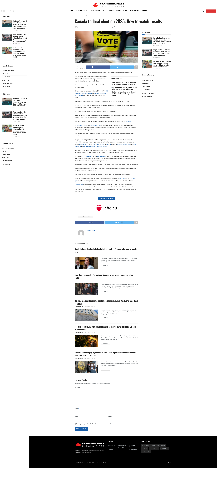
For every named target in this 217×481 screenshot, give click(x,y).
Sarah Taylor (84, 27)
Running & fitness (7, 83)
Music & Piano (6, 80)
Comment (78, 387)
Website (110, 416)
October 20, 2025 (88, 255)
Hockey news (6, 77)
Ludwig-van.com (154, 448)
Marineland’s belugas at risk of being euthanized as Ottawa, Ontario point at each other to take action (20, 24)
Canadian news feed (8, 70)
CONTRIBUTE (210, 11)
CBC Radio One (81, 125)
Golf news (5, 74)
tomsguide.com (146, 451)
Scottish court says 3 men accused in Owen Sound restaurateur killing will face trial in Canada (105, 328)
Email (77, 416)
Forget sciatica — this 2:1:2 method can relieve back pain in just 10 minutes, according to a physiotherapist (20, 38)
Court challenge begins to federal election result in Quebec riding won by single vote (124, 83)
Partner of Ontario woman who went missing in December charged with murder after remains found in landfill (19, 52)
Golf (104, 11)
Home (71, 11)
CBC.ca (90, 217)
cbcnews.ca (126, 144)
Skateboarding (6, 87)
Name (77, 409)
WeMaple (144, 11)
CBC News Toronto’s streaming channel (95, 146)
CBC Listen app (95, 125)
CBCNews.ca (88, 93)
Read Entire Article (106, 198)
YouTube (80, 95)
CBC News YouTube (98, 144)
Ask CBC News (83, 144)
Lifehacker (144, 448)
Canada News (82, 217)
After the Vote (79, 185)
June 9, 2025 (17, 44)
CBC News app (98, 93)
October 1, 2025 (18, 30)
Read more (105, 265)
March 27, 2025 (94, 27)
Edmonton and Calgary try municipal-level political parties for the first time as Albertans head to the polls (105, 354)
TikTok (109, 144)
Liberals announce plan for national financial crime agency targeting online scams (124, 88)
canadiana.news (82, 462)
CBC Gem (128, 121)
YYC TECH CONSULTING (101, 462)
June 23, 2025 (17, 59)
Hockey (111, 11)
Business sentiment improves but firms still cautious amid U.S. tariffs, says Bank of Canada (124, 93)
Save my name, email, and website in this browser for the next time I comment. (97, 424)
